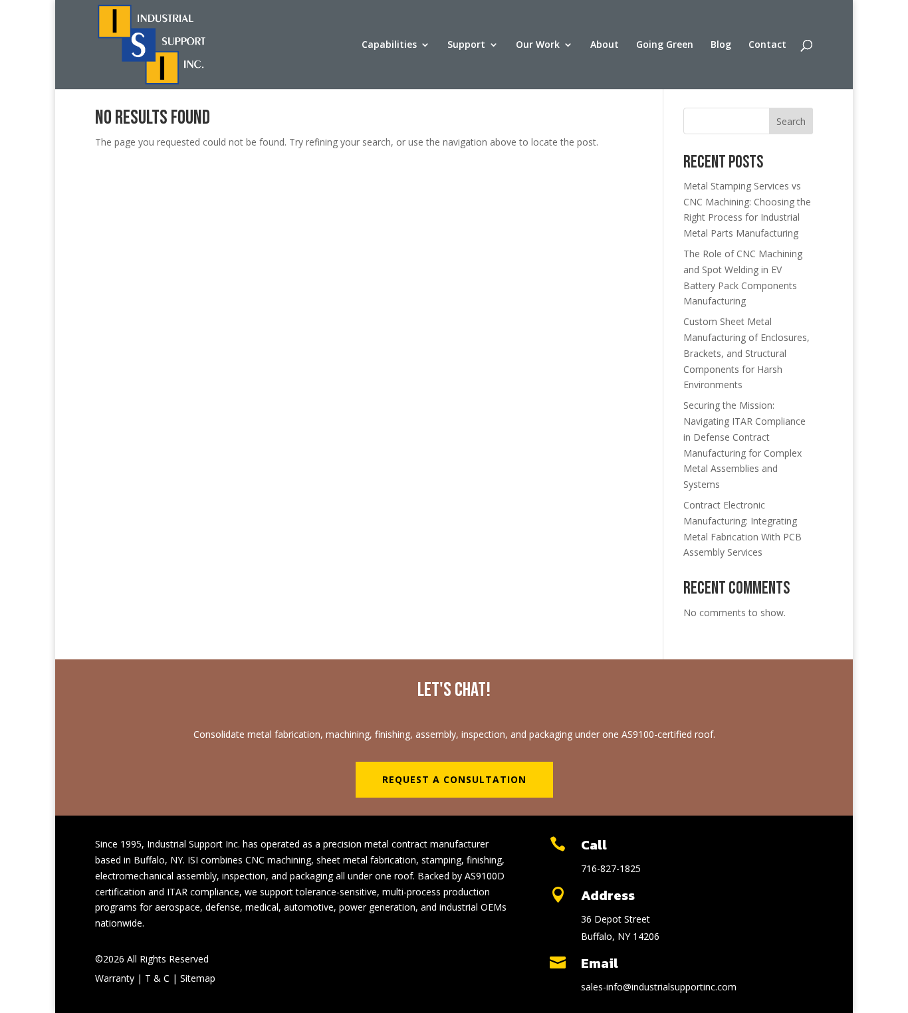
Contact (767, 45)
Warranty (114, 978)
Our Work (538, 45)
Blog (721, 45)
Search (791, 121)
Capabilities (389, 45)
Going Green (664, 45)
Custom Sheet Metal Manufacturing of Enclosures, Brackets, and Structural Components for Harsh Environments (746, 353)
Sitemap (196, 978)
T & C (157, 978)
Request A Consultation (454, 779)
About (604, 45)
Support (466, 45)
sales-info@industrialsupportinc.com (659, 986)
